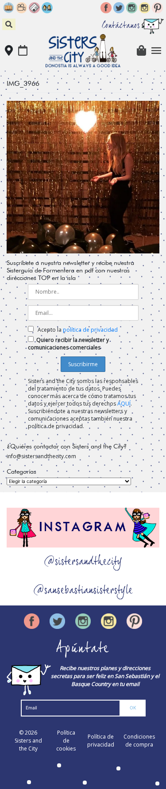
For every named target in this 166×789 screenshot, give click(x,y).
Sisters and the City (28, 744)
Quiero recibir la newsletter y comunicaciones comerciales (68, 343)
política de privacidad (90, 329)
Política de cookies (66, 740)
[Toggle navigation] (156, 51)
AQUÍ (124, 403)
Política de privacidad (100, 740)
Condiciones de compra (139, 740)
